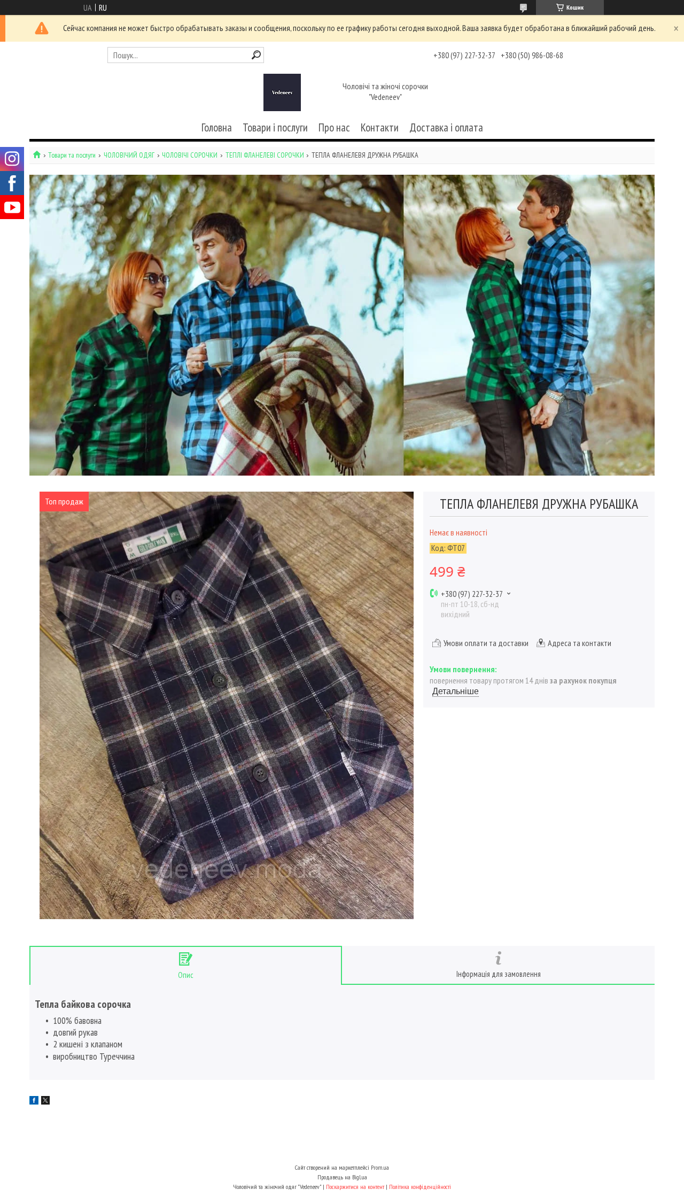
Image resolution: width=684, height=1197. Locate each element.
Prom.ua (380, 1167)
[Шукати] (256, 55)
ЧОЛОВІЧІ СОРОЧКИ (189, 155)
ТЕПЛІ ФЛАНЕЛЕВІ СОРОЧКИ (265, 155)
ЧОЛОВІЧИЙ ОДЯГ (129, 155)
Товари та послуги (72, 155)
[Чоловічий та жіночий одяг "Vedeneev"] (282, 92)
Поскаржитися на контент (355, 1187)
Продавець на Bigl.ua (342, 1177)
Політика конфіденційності (420, 1187)
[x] (45, 1101)
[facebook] (33, 1101)
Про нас (334, 127)
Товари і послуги (275, 127)
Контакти (380, 127)
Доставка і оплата (446, 127)
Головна (216, 127)
